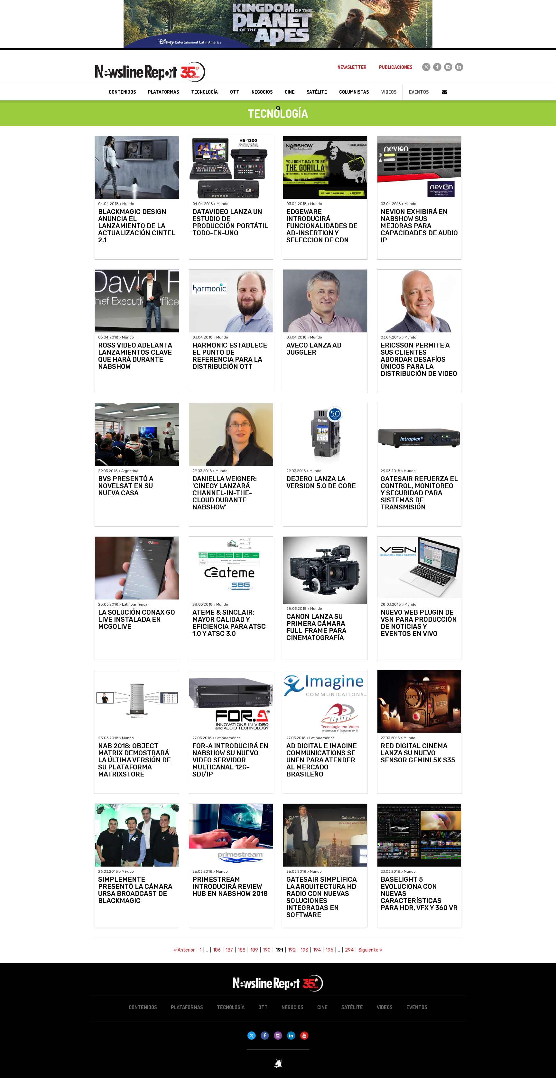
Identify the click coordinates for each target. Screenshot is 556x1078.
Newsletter (352, 67)
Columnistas (354, 92)
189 (254, 950)
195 (329, 950)
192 (292, 950)
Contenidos (143, 1007)
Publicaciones (395, 67)
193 (304, 950)
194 (317, 950)
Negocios (292, 1007)
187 (229, 950)
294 (349, 950)
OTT (263, 1007)
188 (242, 950)
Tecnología (231, 1007)
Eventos (419, 92)
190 (267, 950)
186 (217, 950)
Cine (322, 1007)
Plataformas (187, 1007)
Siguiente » (370, 950)
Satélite (352, 1007)
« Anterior (184, 950)
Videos (388, 92)
